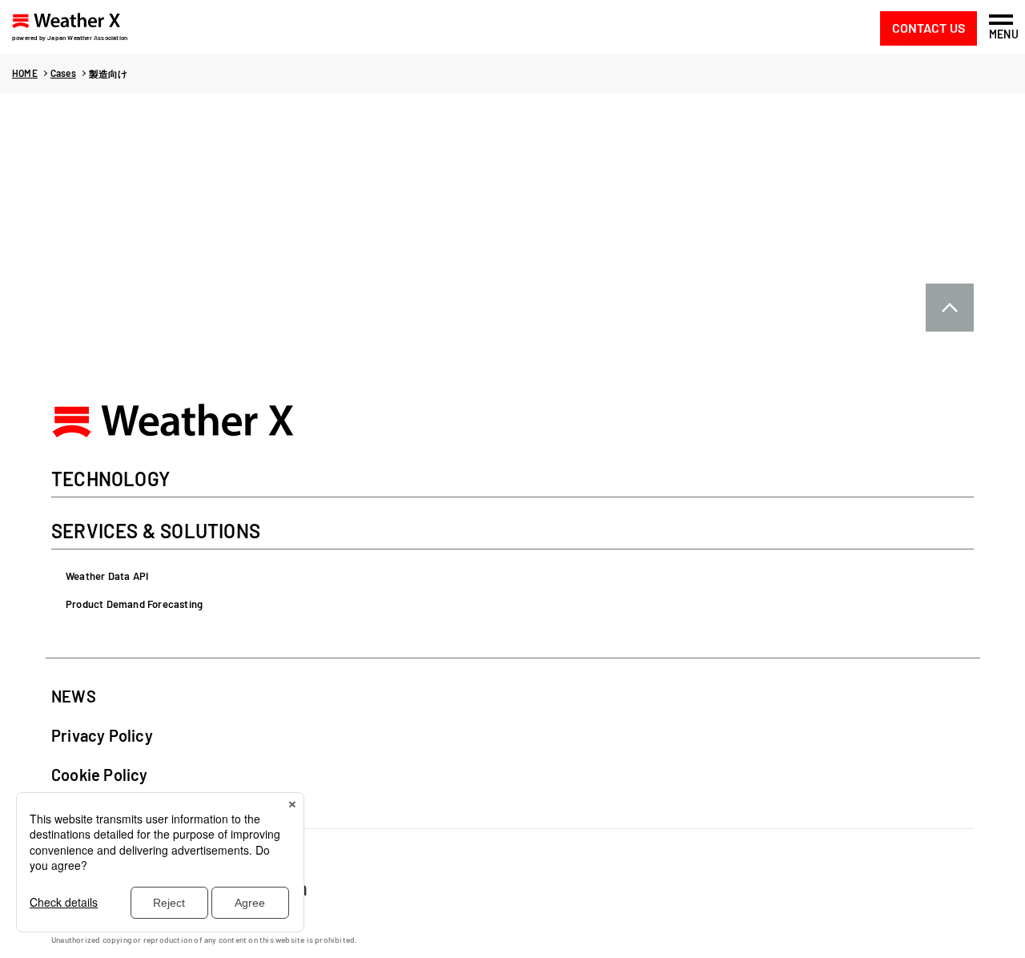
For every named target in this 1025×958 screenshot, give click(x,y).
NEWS (73, 696)
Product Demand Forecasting (134, 604)
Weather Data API (107, 576)
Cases (63, 73)
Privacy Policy (102, 735)
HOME (25, 73)
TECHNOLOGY (110, 479)
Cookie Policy (99, 774)
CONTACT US (928, 27)
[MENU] (1001, 19)
